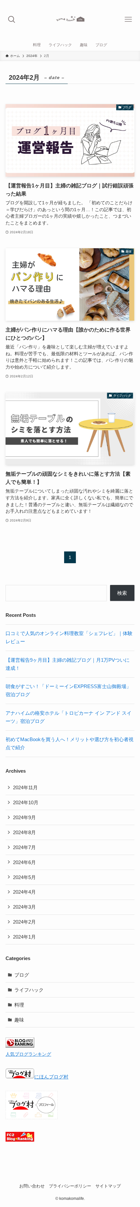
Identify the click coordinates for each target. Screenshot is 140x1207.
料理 (19, 1005)
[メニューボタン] (128, 19)
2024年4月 (24, 892)
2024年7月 (24, 847)
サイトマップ (108, 1186)
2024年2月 (24, 922)
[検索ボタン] (11, 19)
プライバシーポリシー (70, 1186)
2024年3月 (24, 907)
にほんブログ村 (51, 1076)
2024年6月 (24, 862)
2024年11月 (25, 787)
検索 (122, 593)
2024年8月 (24, 832)
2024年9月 (24, 817)
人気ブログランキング (28, 1054)
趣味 (19, 1020)
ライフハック (29, 990)
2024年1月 (24, 937)
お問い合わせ (32, 1186)
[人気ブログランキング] (20, 1046)
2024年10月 (25, 802)
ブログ (21, 975)
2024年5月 (24, 877)
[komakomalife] (70, 19)
